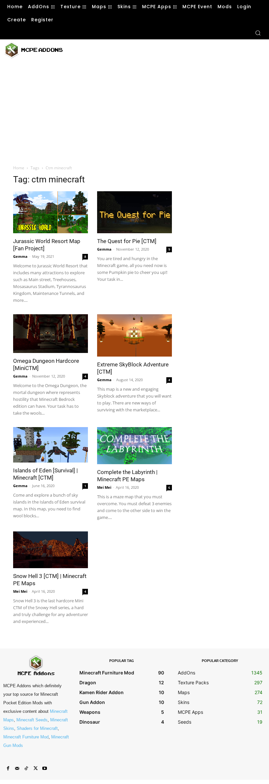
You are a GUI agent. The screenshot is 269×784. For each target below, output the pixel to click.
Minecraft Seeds (32, 719)
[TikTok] (26, 768)
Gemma (20, 256)
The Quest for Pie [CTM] (126, 241)
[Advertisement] (148, 49)
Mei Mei (104, 487)
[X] (35, 768)
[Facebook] (7, 768)
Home (18, 168)
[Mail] (17, 768)
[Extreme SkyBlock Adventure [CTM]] (134, 335)
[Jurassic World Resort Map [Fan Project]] (50, 212)
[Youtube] (44, 768)
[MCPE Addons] (34, 50)
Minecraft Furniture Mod (26, 736)
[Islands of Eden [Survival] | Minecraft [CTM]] (50, 445)
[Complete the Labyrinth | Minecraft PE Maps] (134, 445)
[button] (257, 32)
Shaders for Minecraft (37, 728)
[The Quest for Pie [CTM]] (134, 212)
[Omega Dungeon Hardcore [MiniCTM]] (50, 333)
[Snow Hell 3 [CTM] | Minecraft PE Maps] (50, 549)
